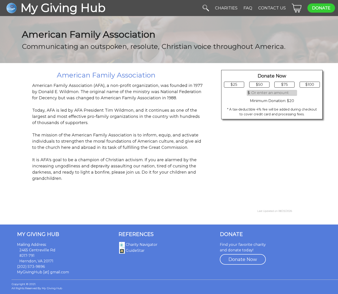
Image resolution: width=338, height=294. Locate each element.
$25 (234, 84)
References (136, 234)
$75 (284, 84)
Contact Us (272, 8)
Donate (321, 8)
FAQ (247, 8)
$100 (309, 84)
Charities (226, 8)
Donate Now (242, 259)
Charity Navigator (141, 244)
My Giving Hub (38, 234)
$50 (259, 84)
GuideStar (135, 250)
